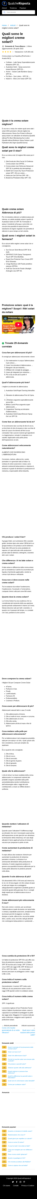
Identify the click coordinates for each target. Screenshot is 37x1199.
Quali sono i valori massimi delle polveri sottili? (27, 1032)
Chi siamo (6, 1185)
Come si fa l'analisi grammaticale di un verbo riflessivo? (11, 1030)
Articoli (4, 8)
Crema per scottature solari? (17, 1084)
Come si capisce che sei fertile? (18, 1165)
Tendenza (13, 8)
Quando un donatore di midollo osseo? (20, 1131)
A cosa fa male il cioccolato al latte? (19, 1146)
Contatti (15, 1185)
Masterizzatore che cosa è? (16, 1135)
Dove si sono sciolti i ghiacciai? (17, 1154)
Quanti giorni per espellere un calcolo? (20, 1138)
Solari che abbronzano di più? (17, 1055)
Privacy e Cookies (27, 1185)
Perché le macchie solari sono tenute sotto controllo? (21, 1060)
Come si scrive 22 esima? (16, 1142)
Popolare (23, 8)
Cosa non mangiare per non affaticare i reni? (20, 1150)
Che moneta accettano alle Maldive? (19, 1162)
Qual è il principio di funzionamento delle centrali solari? (20, 1048)
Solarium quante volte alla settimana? (19, 1067)
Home (4, 25)
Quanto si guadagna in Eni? (16, 1158)
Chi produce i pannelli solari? (17, 1064)
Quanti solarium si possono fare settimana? (18, 1072)
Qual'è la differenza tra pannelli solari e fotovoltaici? (20, 1076)
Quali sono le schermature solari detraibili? (21, 1081)
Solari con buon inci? (14, 1052)
